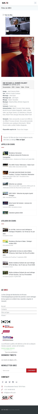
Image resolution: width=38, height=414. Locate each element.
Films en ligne (5, 312)
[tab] (17, 15)
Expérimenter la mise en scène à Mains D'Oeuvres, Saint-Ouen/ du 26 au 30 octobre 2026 (18, 253)
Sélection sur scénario (15, 184)
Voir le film (8, 15)
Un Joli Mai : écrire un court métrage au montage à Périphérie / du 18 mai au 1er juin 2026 (19, 232)
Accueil (3, 306)
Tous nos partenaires (11, 352)
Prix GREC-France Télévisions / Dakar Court (21, 165)
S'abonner (31, 370)
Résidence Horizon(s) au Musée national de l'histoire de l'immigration (16, 155)
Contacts (4, 309)
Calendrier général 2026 (16, 213)
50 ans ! (3, 315)
